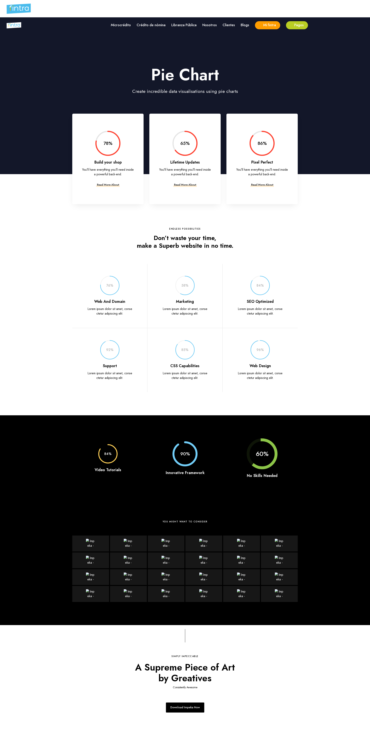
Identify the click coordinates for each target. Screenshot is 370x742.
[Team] (203, 560)
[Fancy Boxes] (90, 543)
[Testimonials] (241, 543)
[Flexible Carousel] (166, 577)
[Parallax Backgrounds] (166, 594)
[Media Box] (203, 577)
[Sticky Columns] (279, 594)
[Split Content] (166, 560)
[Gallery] (279, 560)
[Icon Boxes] (128, 543)
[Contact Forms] (203, 543)
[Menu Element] (90, 577)
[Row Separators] (203, 594)
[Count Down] (90, 560)
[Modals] (128, 560)
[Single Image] (241, 560)
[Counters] (279, 543)
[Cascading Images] (279, 577)
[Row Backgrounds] (128, 594)
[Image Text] (128, 577)
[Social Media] (241, 577)
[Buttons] (166, 543)
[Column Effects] (241, 594)
